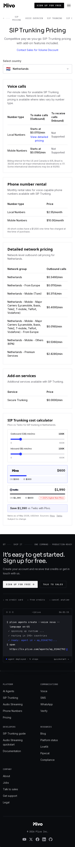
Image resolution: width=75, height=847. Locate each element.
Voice (43, 691)
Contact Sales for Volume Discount (37, 49)
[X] (31, 839)
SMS (43, 697)
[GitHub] (50, 839)
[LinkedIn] (44, 839)
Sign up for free (49, 5)
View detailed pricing (39, 138)
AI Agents (8, 691)
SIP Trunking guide (14, 733)
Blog (43, 733)
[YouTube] (24, 839)
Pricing (7, 717)
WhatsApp (46, 704)
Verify (44, 710)
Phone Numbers (12, 710)
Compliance (47, 759)
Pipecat (45, 753)
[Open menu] (69, 5)
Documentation (12, 751)
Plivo (52, 515)
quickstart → (61, 659)
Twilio (59, 515)
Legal (6, 802)
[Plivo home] (9, 5)
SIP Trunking (10, 697)
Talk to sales (53, 584)
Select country (12, 60)
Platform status (49, 740)
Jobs (6, 782)
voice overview (34, 18)
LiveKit (44, 746)
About (6, 776)
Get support (10, 795)
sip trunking (54, 18)
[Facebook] (37, 839)
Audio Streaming (13, 704)
